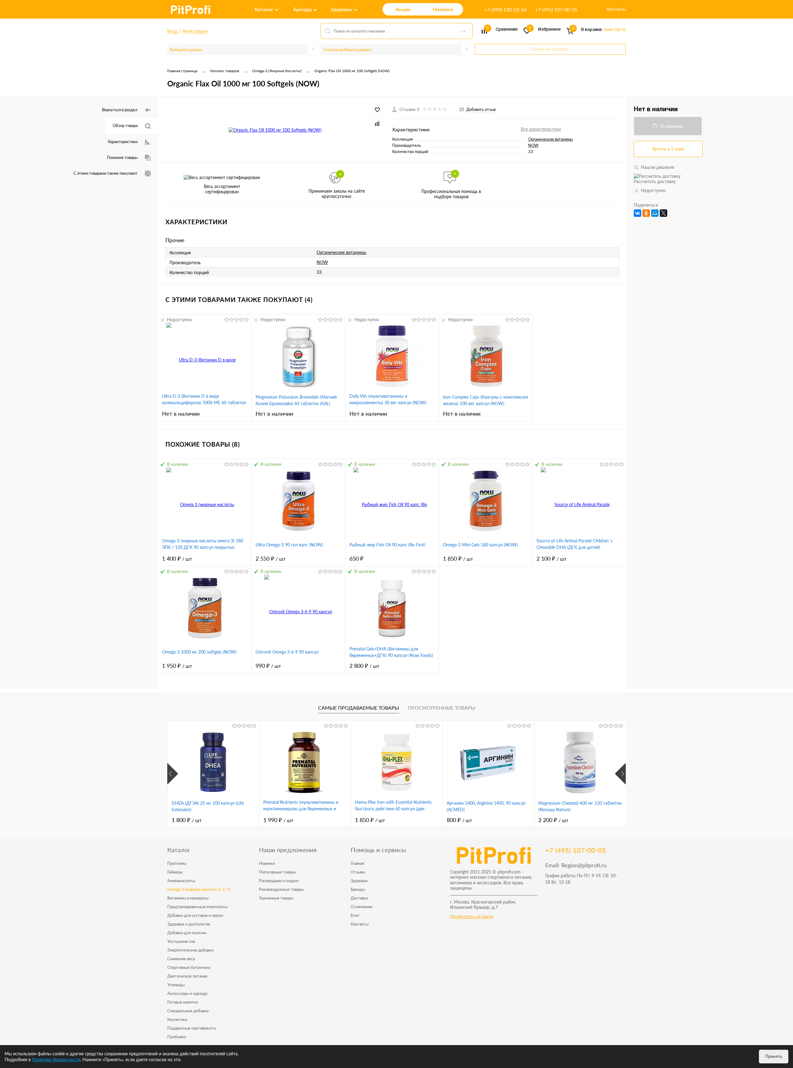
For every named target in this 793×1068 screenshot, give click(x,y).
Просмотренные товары (441, 708)
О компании (361, 906)
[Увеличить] (275, 130)
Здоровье (359, 880)
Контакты (616, 9)
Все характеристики (541, 129)
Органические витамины (550, 139)
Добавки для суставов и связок (195, 915)
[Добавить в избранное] (377, 110)
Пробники (176, 1036)
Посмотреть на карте (471, 916)
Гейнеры (174, 871)
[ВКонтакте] (637, 213)
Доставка (359, 897)
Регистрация (195, 31)
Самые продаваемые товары (358, 708)
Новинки (267, 863)
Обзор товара (125, 125)
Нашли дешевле (657, 167)
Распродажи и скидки (278, 880)
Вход (172, 31)
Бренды (358, 889)
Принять (773, 1056)
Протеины (176, 863)
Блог (355, 915)
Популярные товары (277, 871)
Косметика (177, 1019)
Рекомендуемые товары (281, 889)
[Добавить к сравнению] (377, 123)
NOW (533, 145)
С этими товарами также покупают (105, 173)
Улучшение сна (181, 941)
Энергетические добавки (190, 950)
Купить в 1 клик (668, 148)
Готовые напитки (182, 1002)
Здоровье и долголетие (188, 923)
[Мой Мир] (655, 213)
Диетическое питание (187, 976)
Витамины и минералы (187, 897)
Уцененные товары (276, 897)
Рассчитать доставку (655, 181)
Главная (357, 863)
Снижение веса (181, 958)
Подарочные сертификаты (191, 1028)
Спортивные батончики (188, 967)
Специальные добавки (187, 1010)
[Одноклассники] (646, 213)
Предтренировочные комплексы (197, 906)
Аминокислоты (181, 880)
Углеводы (176, 984)
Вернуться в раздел (120, 109)
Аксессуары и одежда (187, 993)
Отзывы (358, 871)
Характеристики (123, 141)
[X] (663, 213)
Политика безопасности (56, 1059)
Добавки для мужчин (186, 932)
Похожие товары (122, 157)
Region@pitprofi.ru (584, 865)
